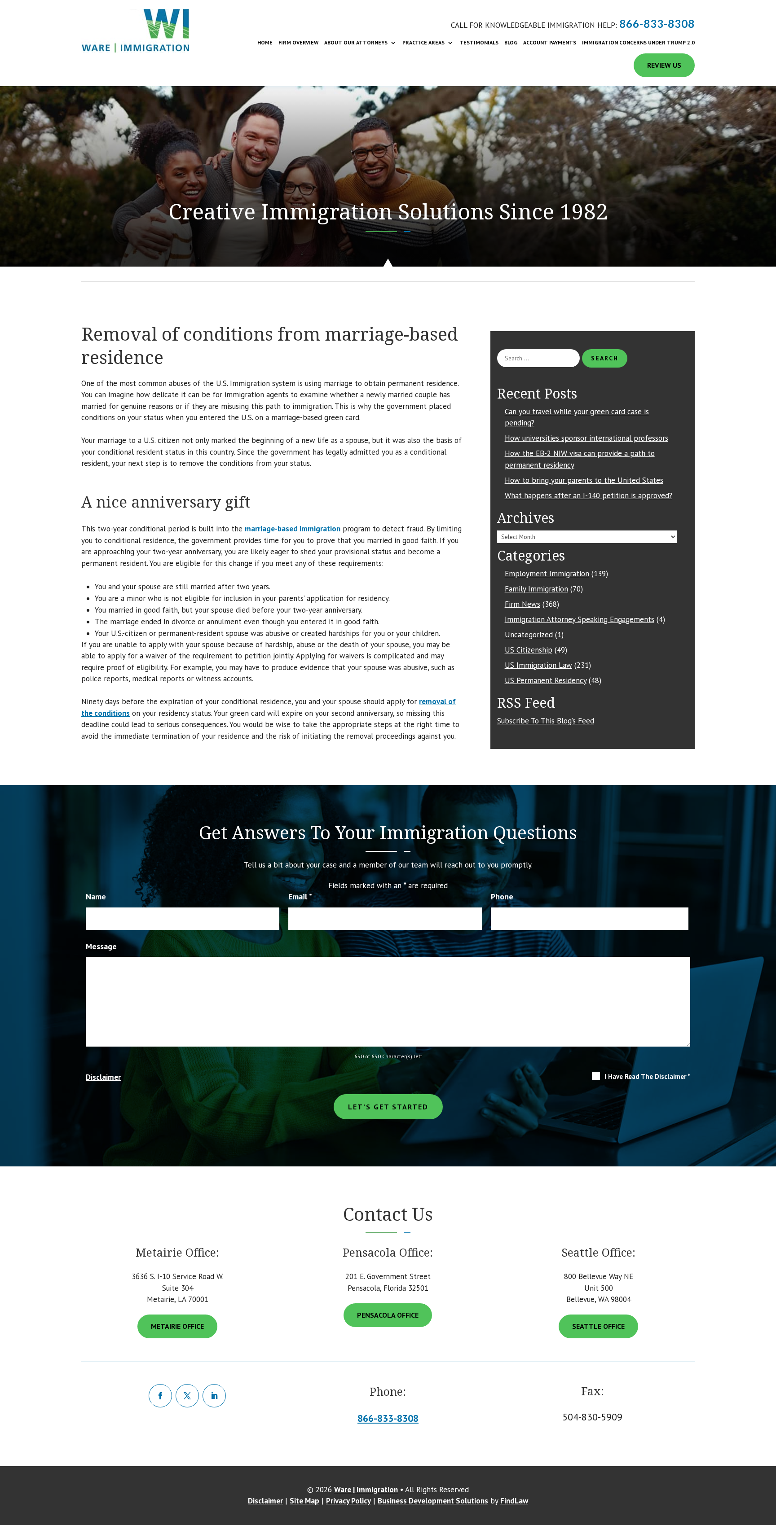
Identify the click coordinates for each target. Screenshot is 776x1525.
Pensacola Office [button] (388, 1314)
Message (101, 946)
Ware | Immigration (366, 1489)
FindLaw (514, 1501)
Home (265, 43)
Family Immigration (536, 589)
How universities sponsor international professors (586, 438)
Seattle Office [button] (598, 1326)
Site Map (304, 1501)
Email (300, 896)
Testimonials (478, 43)
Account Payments (549, 43)
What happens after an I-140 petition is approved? (588, 495)
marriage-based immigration (292, 529)
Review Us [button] (664, 65)
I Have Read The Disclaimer (647, 1076)
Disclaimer (103, 1077)
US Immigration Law (538, 665)
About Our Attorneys (356, 43)
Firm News (522, 604)
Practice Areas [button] (423, 43)
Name (96, 896)
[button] (765, 1487)
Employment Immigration (547, 573)
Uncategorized (529, 635)
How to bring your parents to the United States (584, 480)
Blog (510, 43)
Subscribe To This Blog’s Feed (545, 721)
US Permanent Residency (545, 680)
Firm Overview (298, 43)
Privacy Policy (348, 1501)
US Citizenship (528, 650)
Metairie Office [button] (177, 1326)
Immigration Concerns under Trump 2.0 (638, 43)
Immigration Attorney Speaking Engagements (579, 619)
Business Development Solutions (433, 1501)
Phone (502, 896)
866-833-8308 (657, 23)
